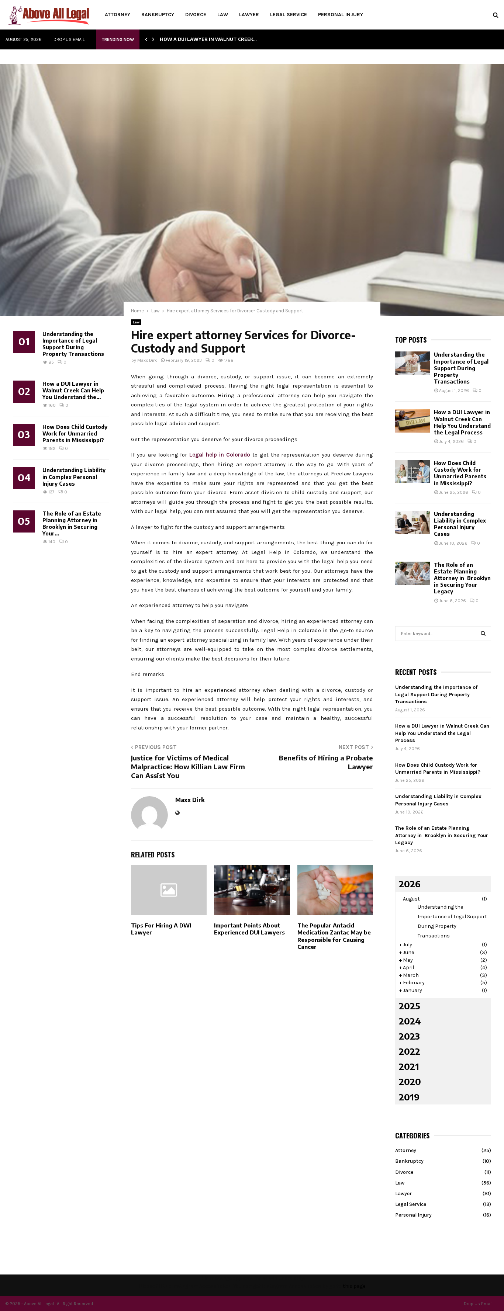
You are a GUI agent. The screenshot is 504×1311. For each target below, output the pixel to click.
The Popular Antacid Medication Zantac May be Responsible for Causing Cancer (334, 936)
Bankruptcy (157, 14)
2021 (409, 1066)
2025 (409, 1005)
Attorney (117, 14)
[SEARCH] (483, 633)
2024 (410, 1020)
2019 (409, 1096)
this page (354, 1286)
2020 (410, 1081)
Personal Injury (340, 14)
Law (222, 14)
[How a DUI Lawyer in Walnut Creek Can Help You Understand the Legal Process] (412, 420)
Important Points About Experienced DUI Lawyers (249, 929)
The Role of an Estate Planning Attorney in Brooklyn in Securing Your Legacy (462, 578)
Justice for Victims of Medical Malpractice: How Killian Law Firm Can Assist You (188, 766)
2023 (409, 1035)
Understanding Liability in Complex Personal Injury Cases (74, 476)
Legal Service (288, 14)
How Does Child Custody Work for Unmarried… (223, 39)
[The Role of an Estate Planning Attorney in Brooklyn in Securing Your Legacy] (412, 573)
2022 (409, 1051)
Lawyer (249, 14)
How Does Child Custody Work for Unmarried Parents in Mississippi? (74, 433)
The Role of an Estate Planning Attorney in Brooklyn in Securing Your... (71, 523)
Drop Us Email (68, 39)
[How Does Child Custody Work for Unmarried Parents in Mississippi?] (412, 471)
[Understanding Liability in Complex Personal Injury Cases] (412, 522)
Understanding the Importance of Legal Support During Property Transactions (73, 344)
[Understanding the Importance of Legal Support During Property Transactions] (412, 363)
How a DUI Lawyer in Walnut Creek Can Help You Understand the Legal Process (462, 422)
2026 (410, 883)
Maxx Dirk (147, 360)
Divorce (195, 14)
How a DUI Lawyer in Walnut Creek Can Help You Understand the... (73, 390)
